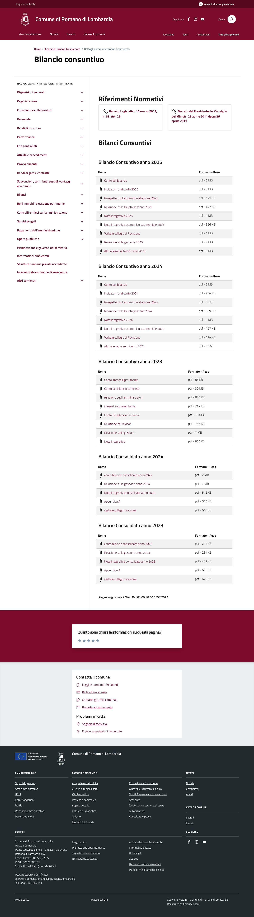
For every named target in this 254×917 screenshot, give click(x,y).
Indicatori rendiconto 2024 (121, 293)
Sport (185, 34)
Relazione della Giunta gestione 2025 (128, 206)
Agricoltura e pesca (140, 816)
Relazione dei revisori (117, 423)
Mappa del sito (99, 899)
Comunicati (192, 789)
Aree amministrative (26, 789)
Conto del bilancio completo (121, 388)
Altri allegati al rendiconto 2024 (124, 346)
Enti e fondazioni (24, 800)
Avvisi (189, 794)
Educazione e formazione (143, 783)
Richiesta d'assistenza (84, 859)
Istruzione (168, 34)
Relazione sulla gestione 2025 (123, 242)
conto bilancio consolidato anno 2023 (128, 543)
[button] (216, 4)
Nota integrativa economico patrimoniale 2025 (134, 224)
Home (37, 49)
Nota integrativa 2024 (118, 319)
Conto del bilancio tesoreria (121, 415)
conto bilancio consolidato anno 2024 (128, 474)
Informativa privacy (140, 847)
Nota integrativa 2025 (118, 215)
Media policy (22, 899)
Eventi (190, 823)
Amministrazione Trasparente (62, 49)
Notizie (190, 783)
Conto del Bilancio (115, 180)
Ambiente (134, 800)
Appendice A (112, 501)
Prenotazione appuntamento (88, 847)
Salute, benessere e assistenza (146, 805)
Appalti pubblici (80, 805)
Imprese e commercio (84, 800)
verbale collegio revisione (120, 510)
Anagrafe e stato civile (85, 783)
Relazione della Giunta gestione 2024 (128, 310)
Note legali (135, 853)
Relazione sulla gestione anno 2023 (127, 552)
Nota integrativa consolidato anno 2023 (129, 561)
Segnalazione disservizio (86, 853)
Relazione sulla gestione (119, 432)
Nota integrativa (114, 441)
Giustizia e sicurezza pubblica (145, 789)
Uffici (18, 794)
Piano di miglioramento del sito (146, 870)
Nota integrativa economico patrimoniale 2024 (134, 328)
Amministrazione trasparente (146, 842)
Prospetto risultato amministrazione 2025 (131, 198)
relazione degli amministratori (123, 397)
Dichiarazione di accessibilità (145, 864)
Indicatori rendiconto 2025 (121, 189)
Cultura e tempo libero (84, 789)
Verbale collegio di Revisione (122, 233)
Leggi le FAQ (79, 842)
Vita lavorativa (80, 794)
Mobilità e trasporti (83, 822)
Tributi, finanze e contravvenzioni (148, 794)
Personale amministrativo (29, 811)
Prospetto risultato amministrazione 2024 (131, 302)
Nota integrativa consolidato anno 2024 (129, 492)
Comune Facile (191, 904)
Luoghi (190, 817)
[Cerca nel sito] (232, 19)
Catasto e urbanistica (84, 811)
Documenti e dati (25, 816)
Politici (18, 805)
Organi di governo (25, 783)
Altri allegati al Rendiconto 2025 (124, 251)
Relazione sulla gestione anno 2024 (127, 483)
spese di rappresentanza (119, 406)
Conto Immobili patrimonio (121, 379)
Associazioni (203, 34)
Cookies (133, 859)
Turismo (76, 816)
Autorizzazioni (137, 811)
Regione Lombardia (25, 4)
